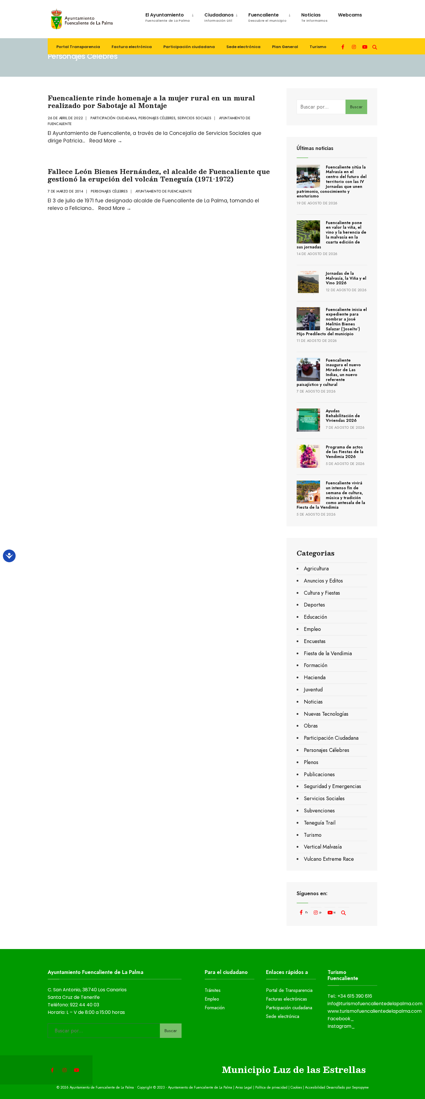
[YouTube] (364, 46)
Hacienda (315, 677)
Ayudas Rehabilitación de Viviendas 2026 (343, 416)
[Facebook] (343, 46)
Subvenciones (319, 810)
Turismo (318, 47)
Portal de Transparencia (289, 990)
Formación (315, 665)
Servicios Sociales (194, 118)
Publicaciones (319, 774)
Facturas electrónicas (286, 999)
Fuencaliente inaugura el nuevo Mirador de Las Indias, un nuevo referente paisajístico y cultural (329, 372)
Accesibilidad (315, 1087)
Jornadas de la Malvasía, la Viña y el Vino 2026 (346, 278)
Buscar (356, 107)
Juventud (313, 689)
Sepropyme (360, 1087)
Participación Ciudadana (113, 118)
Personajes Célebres (156, 118)
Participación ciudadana (189, 47)
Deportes (314, 605)
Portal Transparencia (78, 47)
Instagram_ (341, 1026)
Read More (105, 140)
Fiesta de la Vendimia (328, 653)
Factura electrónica (132, 47)
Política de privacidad (271, 1087)
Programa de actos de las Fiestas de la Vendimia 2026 (344, 452)
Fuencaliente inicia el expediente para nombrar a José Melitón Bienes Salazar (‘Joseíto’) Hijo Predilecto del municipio (332, 322)
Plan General (285, 47)
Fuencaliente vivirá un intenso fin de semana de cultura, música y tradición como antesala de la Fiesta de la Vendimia (331, 495)
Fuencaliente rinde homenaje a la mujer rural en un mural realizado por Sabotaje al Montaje (151, 101)
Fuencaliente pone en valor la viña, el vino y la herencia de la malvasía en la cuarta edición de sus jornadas (331, 235)
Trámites (213, 990)
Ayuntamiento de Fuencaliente (163, 191)
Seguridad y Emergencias (332, 786)
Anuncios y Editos (323, 581)
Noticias (314, 17)
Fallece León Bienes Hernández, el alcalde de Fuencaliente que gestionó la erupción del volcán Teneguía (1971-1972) (159, 175)
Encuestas (315, 641)
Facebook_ (341, 1018)
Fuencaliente (267, 17)
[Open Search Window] (374, 46)
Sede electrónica (243, 47)
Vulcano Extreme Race (329, 859)
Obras (311, 726)
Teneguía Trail (319, 823)
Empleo (312, 629)
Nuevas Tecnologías (326, 714)
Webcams (350, 15)
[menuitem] (166, 16)
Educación (315, 617)
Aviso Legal (243, 1087)
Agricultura (316, 568)
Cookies (296, 1087)
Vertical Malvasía (323, 847)
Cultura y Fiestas (322, 593)
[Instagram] (354, 46)
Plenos (311, 762)
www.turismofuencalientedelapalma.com (375, 1011)
